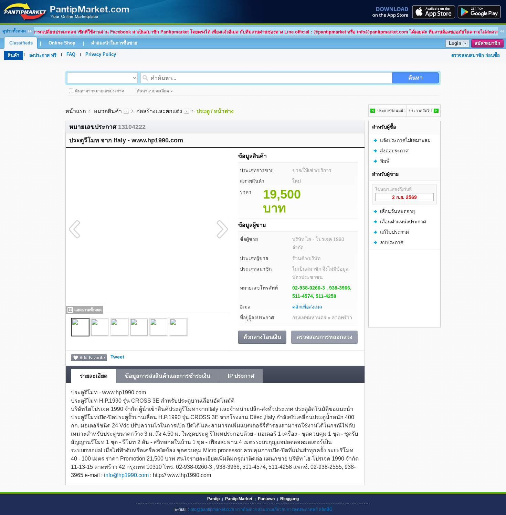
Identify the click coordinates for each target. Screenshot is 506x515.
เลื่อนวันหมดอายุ (397, 211)
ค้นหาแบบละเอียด (153, 91)
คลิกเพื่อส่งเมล (307, 307)
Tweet (117, 357)
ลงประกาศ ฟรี (42, 55)
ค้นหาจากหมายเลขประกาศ (99, 91)
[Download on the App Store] (433, 11)
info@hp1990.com (126, 475)
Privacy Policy (100, 54)
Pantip (213, 498)
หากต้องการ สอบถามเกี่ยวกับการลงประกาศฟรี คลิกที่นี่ (283, 509)
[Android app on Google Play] (481, 11)
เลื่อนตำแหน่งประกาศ (403, 221)
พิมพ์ (384, 161)
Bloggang (289, 498)
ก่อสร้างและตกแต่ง (159, 111)
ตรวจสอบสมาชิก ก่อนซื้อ (475, 55)
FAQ (70, 54)
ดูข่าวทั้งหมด (14, 31)
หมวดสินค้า (108, 111)
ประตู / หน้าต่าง (215, 111)
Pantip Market (238, 498)
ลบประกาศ (391, 242)
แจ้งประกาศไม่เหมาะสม (405, 140)
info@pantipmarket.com (212, 509)
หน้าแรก (75, 111)
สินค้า (13, 55)
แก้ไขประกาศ (394, 232)
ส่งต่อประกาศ (394, 150)
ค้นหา (415, 78)
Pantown (266, 498)
